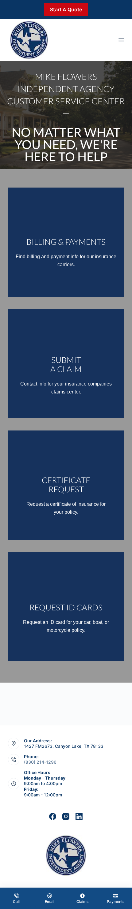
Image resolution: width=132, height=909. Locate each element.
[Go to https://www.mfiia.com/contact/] (66, 485)
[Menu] (121, 40)
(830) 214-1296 (40, 762)
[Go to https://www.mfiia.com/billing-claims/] (66, 242)
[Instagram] (65, 816)
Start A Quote (66, 9)
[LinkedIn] (79, 816)
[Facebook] (52, 816)
